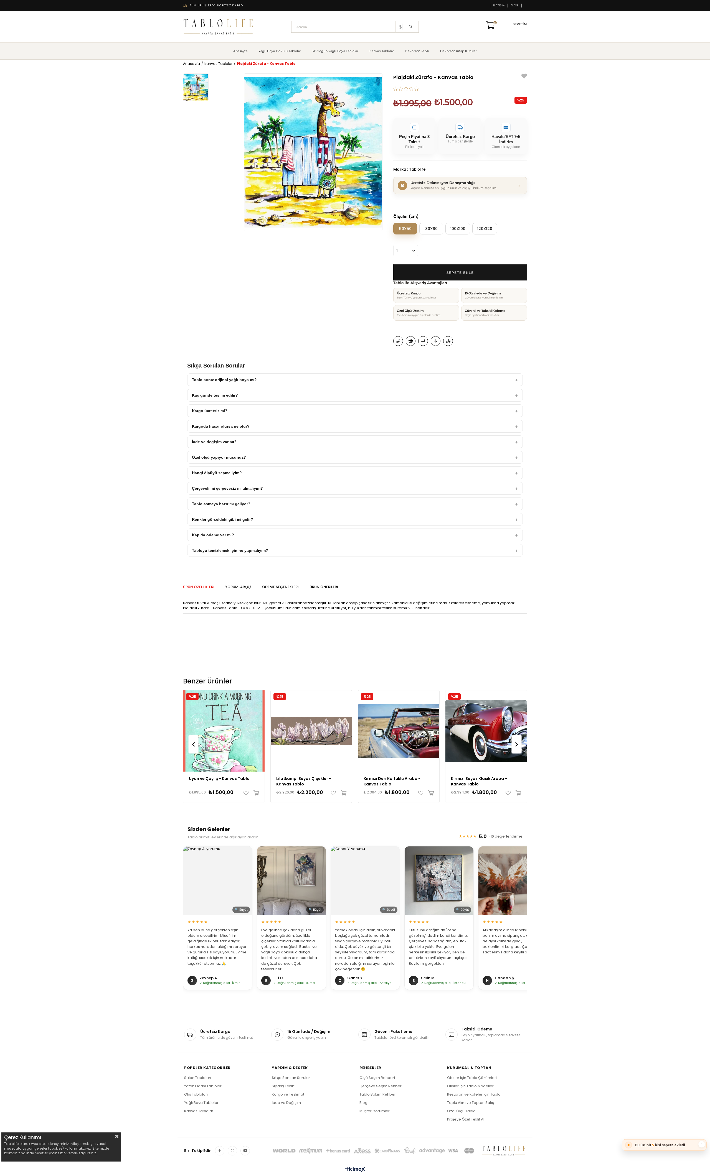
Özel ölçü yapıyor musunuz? (219, 457)
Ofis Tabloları (196, 1094)
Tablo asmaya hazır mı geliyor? (221, 504)
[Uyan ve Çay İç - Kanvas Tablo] (224, 731)
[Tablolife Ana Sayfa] (218, 27)
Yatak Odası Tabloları (203, 1086)
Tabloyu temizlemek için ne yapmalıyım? (230, 550)
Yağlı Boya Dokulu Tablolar (279, 51)
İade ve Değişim (286, 1102)
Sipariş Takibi (283, 1086)
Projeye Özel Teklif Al (465, 1119)
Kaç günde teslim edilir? (215, 395)
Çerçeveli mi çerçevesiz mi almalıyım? (227, 488)
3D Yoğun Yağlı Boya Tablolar (335, 51)
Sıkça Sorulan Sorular (291, 1077)
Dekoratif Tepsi (417, 51)
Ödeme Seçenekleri (280, 586)
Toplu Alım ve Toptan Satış (470, 1102)
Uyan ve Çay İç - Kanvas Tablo (219, 778)
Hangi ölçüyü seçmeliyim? (217, 473)
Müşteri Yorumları (374, 1111)
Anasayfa (240, 51)
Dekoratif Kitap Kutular (458, 51)
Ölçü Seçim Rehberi (377, 1077)
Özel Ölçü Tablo (461, 1111)
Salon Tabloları (197, 1077)
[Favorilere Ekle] (524, 77)
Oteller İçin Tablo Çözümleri (472, 1077)
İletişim (499, 5)
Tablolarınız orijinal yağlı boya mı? (224, 379)
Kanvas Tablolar (381, 51)
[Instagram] (232, 1150)
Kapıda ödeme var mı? (213, 535)
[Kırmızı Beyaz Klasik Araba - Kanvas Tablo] (486, 731)
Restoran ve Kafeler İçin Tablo (474, 1094)
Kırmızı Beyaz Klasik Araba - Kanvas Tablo (479, 781)
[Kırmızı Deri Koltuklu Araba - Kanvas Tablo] (398, 731)
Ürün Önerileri (324, 586)
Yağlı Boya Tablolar (201, 1102)
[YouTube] (245, 1150)
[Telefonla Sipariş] (398, 341)
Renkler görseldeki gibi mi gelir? (222, 519)
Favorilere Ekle (247, 792)
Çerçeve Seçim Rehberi (380, 1086)
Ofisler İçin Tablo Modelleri (471, 1086)
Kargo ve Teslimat (288, 1094)
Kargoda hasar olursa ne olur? (221, 426)
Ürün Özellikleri (198, 586)
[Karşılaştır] (423, 341)
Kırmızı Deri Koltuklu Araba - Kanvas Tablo (392, 781)
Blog (515, 5)
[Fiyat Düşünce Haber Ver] (435, 341)
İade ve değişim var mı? (214, 442)
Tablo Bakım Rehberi (378, 1094)
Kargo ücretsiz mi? (209, 411)
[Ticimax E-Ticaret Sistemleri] (355, 1170)
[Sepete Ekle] (255, 792)
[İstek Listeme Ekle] (410, 341)
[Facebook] (219, 1150)
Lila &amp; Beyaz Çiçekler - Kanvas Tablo (303, 781)
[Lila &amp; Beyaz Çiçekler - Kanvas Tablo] (311, 731)
